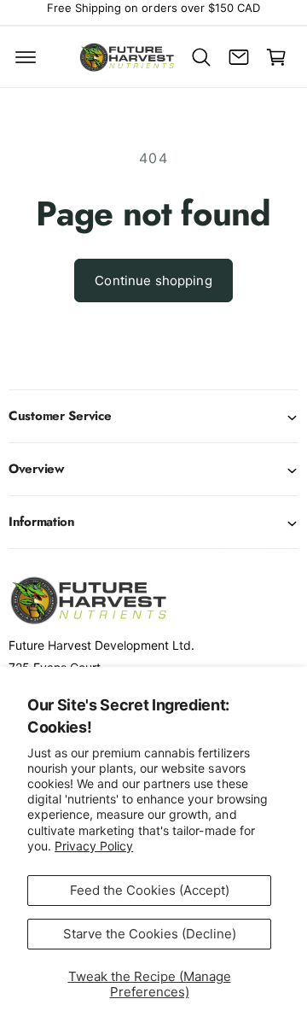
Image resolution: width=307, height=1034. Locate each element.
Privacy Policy (94, 845)
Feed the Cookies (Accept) (149, 890)
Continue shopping (153, 280)
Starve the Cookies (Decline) (149, 934)
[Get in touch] (239, 57)
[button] (25, 57)
